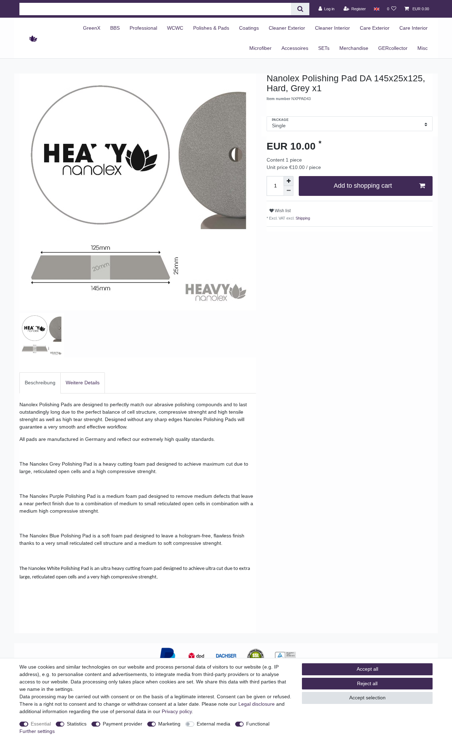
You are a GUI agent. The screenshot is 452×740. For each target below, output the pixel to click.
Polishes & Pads (211, 28)
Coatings (249, 28)
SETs (323, 48)
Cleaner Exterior (287, 28)
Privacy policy (177, 711)
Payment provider (122, 724)
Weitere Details (83, 382)
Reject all (367, 683)
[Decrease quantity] (288, 191)
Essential (41, 724)
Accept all (367, 669)
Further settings (37, 731)
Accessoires (294, 48)
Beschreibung (40, 382)
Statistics (77, 724)
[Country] (376, 9)
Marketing (169, 724)
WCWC (175, 28)
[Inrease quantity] (288, 181)
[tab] (40, 382)
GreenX (91, 28)
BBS (115, 28)
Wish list (282, 210)
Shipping (302, 218)
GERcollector (393, 48)
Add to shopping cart (363, 185)
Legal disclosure (256, 704)
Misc (422, 48)
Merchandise (353, 48)
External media (213, 724)
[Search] (300, 9)
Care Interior (413, 28)
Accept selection (367, 697)
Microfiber (260, 48)
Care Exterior (374, 28)
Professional (143, 28)
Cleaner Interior (332, 28)
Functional (257, 724)
